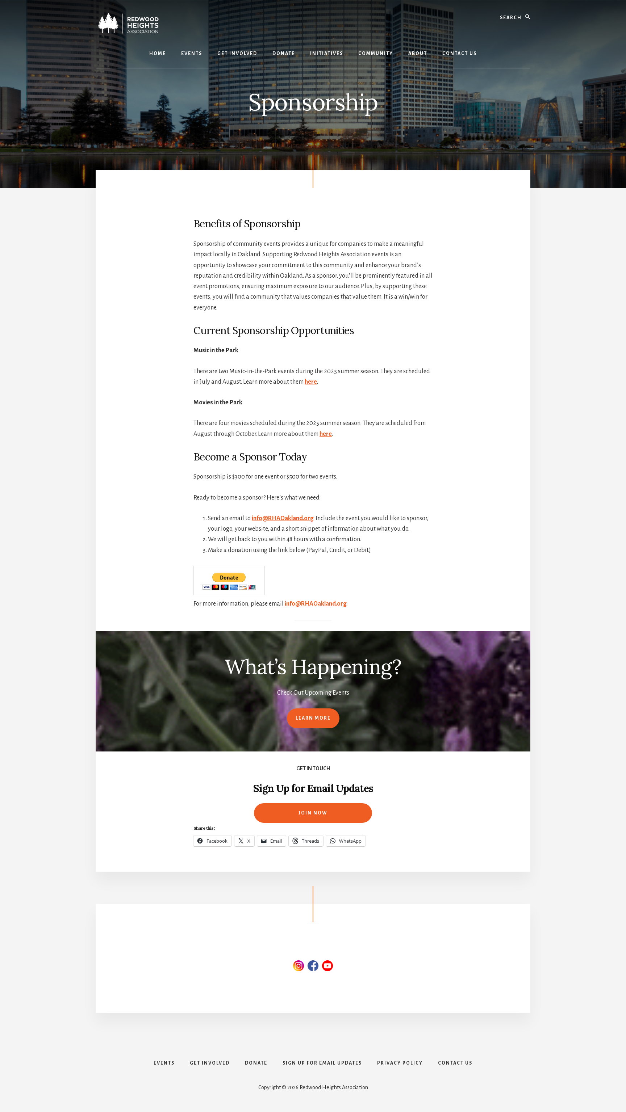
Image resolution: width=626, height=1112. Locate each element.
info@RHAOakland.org (282, 518)
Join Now (313, 813)
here (311, 382)
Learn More (313, 718)
